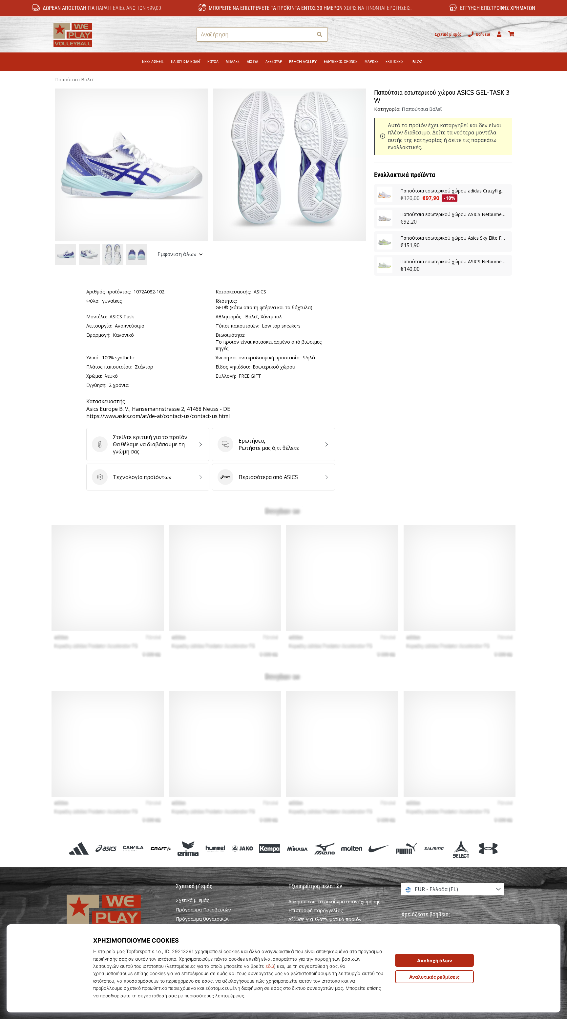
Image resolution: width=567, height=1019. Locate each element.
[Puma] (406, 848)
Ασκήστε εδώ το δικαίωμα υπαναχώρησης (334, 901)
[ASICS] (106, 848)
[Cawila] (133, 848)
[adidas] (79, 848)
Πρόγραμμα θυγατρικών (203, 919)
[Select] (460, 848)
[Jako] (242, 848)
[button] (307, 35)
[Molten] (351, 848)
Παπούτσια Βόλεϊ (74, 79)
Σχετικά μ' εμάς (448, 34)
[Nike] (379, 848)
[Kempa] (270, 848)
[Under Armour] (488, 848)
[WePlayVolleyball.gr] (114, 916)
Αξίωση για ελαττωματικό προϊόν (325, 919)
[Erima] (187, 848)
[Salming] (433, 848)
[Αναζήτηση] (319, 35)
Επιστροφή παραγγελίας (315, 910)
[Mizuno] (324, 848)
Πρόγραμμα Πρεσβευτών (203, 910)
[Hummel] (215, 848)
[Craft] (160, 848)
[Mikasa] (297, 848)
